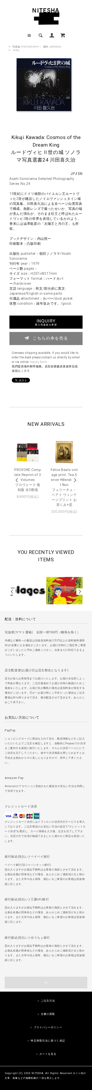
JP (72, 174)
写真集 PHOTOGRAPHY (26, 46)
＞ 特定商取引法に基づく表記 (46, 1040)
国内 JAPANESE (52, 46)
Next (75, 480)
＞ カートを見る (46, 1054)
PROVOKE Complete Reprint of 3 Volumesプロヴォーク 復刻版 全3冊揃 (27, 480)
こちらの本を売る (50, 338)
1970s (16, 50)
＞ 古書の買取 (46, 1014)
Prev (17, 480)
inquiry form (38, 362)
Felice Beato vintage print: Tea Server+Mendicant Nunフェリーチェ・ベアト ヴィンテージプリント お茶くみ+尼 (64, 487)
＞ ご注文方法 (46, 1000)
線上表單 (24, 371)
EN (80, 174)
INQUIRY (46, 322)
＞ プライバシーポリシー (46, 1027)
